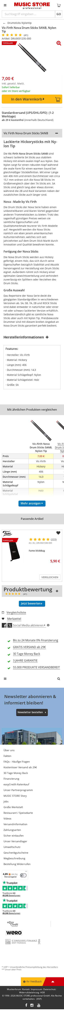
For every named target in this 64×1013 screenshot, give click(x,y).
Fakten (7, 756)
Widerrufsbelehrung (29, 992)
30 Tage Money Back (16, 773)
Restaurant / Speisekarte (18, 813)
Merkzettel (14, 619)
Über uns (9, 750)
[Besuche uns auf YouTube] (38, 1005)
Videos (7, 818)
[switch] (23, 875)
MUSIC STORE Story (15, 795)
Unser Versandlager (15, 841)
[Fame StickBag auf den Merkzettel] (58, 533)
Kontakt (26, 989)
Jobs (6, 801)
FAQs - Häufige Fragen (17, 761)
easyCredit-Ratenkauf (16, 784)
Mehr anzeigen (31, 503)
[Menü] (26, 872)
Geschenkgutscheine (16, 852)
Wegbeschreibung (14, 858)
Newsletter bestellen (30, 712)
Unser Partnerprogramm (18, 790)
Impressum (36, 989)
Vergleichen (49, 577)
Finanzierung (11, 778)
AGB (42, 992)
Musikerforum (14, 989)
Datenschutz (49, 989)
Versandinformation (15, 824)
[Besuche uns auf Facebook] (26, 1005)
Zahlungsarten (12, 830)
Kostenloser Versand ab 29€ (20, 767)
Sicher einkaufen (14, 835)
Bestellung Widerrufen (17, 864)
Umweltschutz (12, 847)
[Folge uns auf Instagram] (32, 1005)
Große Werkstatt (13, 807)
